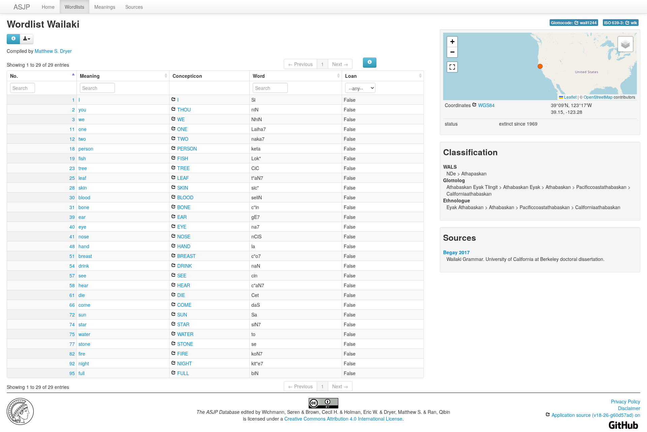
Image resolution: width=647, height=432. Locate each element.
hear (83, 285)
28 (72, 187)
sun (82, 314)
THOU (183, 109)
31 (72, 207)
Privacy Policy (625, 401)
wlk (633, 23)
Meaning (90, 75)
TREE (183, 168)
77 (72, 343)
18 (72, 148)
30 (72, 197)
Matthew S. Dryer (53, 50)
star (83, 324)
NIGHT (184, 363)
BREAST (186, 256)
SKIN (182, 187)
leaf (82, 177)
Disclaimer (629, 408)
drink (84, 265)
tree (83, 168)
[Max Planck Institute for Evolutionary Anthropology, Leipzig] (20, 410)
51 (72, 256)
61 (72, 295)
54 (72, 265)
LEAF (182, 177)
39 (72, 216)
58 (72, 285)
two (82, 138)
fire (82, 353)
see (82, 275)
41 (72, 236)
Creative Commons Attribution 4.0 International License (343, 418)
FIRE (182, 353)
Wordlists (74, 6)
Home (48, 6)
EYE (181, 226)
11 (72, 129)
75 (72, 334)
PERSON (186, 148)
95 (72, 373)
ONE (181, 129)
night (84, 363)
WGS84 (486, 105)
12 (72, 138)
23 (72, 168)
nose (84, 236)
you (82, 109)
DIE (180, 295)
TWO (182, 138)
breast (85, 256)
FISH (182, 158)
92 (72, 363)
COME (183, 304)
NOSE (183, 236)
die (82, 295)
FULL (182, 373)
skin (83, 187)
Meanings (104, 6)
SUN (181, 314)
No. (14, 75)
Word (259, 75)
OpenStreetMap (598, 97)
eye (82, 226)
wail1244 (588, 23)
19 (72, 158)
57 (72, 275)
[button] (540, 66)
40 (72, 226)
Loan (351, 75)
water (84, 334)
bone (84, 207)
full (82, 373)
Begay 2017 (456, 252)
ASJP (21, 6)
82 (72, 353)
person (86, 148)
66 (72, 304)
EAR (181, 216)
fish (82, 158)
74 (72, 324)
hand (84, 246)
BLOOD (184, 197)
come (84, 304)
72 (72, 314)
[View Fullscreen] (452, 67)
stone (84, 343)
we (82, 119)
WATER (184, 334)
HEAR (183, 285)
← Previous (300, 64)
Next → (340, 64)
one (83, 129)
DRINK (184, 265)
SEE (181, 275)
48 (72, 246)
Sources (134, 6)
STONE (184, 343)
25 (72, 177)
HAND (183, 246)
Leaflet (570, 97)
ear (82, 216)
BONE (183, 207)
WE (180, 119)
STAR (182, 324)
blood (84, 197)
